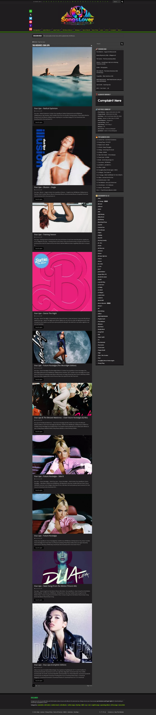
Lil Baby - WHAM (102, 152)
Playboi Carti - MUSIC (103, 144)
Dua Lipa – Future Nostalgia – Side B (49, 476)
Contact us (111, 712)
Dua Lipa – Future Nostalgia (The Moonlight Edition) (55, 365)
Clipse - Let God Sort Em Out (105, 177)
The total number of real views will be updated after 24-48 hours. (59, 35)
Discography (36, 30)
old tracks (47, 705)
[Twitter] (103, 712)
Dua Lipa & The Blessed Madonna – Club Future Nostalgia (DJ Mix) (61, 418)
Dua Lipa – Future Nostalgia (45, 536)
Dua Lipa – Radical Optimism (46, 108)
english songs (95, 705)
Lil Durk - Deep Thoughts (104, 147)
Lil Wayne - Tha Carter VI (104, 172)
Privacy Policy (48, 712)
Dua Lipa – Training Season (45, 234)
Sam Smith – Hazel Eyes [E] (103, 84)
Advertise (70, 712)
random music (55, 705)
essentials (40, 705)
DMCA (65, 712)
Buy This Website (119, 712)
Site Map (76, 712)
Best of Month (86, 30)
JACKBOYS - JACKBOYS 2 (104, 165)
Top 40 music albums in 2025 (108, 190)
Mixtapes (77, 30)
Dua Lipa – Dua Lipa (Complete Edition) (50, 665)
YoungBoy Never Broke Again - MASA (108, 170)
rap (86, 705)
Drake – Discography (102, 67)
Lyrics (101, 30)
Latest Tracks (56, 30)
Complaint (113, 30)
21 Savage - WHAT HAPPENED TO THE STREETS (110, 175)
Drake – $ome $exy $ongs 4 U (106, 160)
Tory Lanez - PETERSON (104, 162)
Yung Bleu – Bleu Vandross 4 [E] (105, 76)
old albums (63, 705)
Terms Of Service (57, 712)
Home (35, 42)
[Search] (122, 1)
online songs (71, 705)
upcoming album (105, 705)
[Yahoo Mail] (30, 25)
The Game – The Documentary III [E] (106, 59)
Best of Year (95, 30)
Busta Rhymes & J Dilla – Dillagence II (106, 55)
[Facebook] (101, 712)
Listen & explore (38, 122)
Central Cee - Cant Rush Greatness (107, 139)
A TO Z (107, 30)
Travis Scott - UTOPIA (103, 157)
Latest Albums (46, 30)
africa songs (114, 705)
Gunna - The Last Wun (104, 187)
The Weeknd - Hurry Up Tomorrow (107, 182)
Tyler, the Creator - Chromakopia (106, 155)
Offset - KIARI (101, 167)
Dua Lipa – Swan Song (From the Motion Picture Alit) (55, 586)
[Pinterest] (30, 22)
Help (38, 712)
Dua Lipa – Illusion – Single (45, 187)
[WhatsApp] (30, 11)
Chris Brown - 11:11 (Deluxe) (105, 185)
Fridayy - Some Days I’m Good (106, 149)
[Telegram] (30, 18)
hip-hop (78, 705)
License (42, 712)
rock (89, 705)
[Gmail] (30, 29)
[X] (30, 15)
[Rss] (100, 712)
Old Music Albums (67, 30)
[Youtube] (105, 712)
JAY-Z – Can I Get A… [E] (103, 88)
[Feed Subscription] (91, 45)
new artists (122, 705)
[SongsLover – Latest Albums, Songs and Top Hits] (78, 15)
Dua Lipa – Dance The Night (45, 313)
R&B (82, 705)
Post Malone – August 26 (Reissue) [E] (106, 51)
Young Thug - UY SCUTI (104, 142)
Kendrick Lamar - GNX (104, 180)
